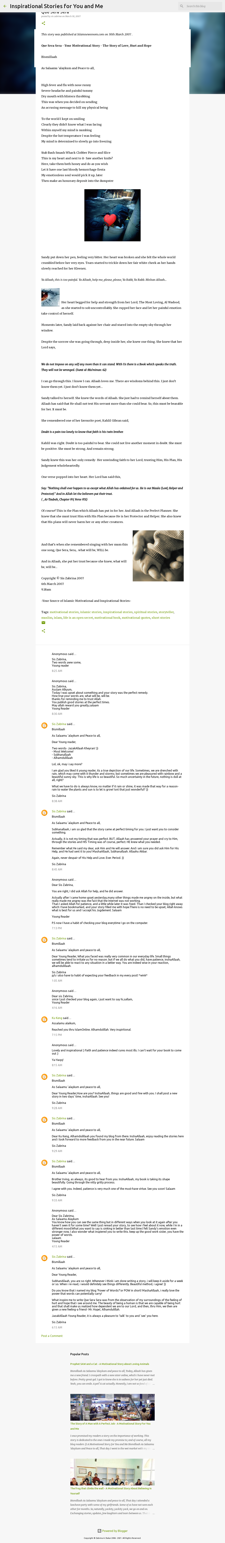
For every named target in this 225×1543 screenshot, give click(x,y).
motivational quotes (136, 617)
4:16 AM (57, 1007)
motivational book (107, 617)
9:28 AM (57, 1108)
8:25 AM (57, 670)
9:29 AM (57, 1151)
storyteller (166, 612)
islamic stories (91, 612)
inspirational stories (118, 612)
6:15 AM (57, 1327)
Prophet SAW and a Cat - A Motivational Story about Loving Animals (109, 1364)
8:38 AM (57, 801)
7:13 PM (57, 928)
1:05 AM (57, 980)
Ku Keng (57, 1018)
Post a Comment (52, 1335)
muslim (46, 617)
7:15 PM (57, 1034)
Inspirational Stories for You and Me (56, 6)
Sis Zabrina (59, 724)
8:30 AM (57, 713)
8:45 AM (57, 869)
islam (58, 617)
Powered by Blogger (115, 1530)
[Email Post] (43, 624)
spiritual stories (145, 612)
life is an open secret (78, 617)
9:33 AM (57, 1200)
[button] (43, 23)
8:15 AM (57, 1065)
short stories (161, 617)
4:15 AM (57, 1246)
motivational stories (64, 612)
